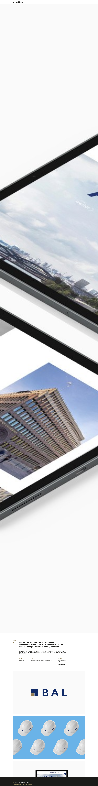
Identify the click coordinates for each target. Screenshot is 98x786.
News (79, 2)
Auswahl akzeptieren (17, 784)
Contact (82, 2)
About (72, 2)
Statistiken (23, 782)
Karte (28, 782)
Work (69, 2)
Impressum (36, 780)
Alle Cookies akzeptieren (27, 784)
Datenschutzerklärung (79, 779)
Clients (75, 2)
